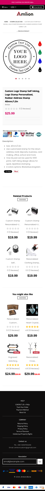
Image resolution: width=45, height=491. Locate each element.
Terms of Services (22, 431)
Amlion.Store (26, 477)
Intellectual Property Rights (22, 434)
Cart (38, 7)
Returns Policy (23, 423)
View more (22, 200)
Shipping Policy (22, 426)
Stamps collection (16, 22)
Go (40, 461)
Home (6, 22)
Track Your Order (22, 407)
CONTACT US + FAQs (22, 404)
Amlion (7, 104)
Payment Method (22, 409)
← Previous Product (22, 31)
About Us (22, 412)
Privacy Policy (22, 428)
